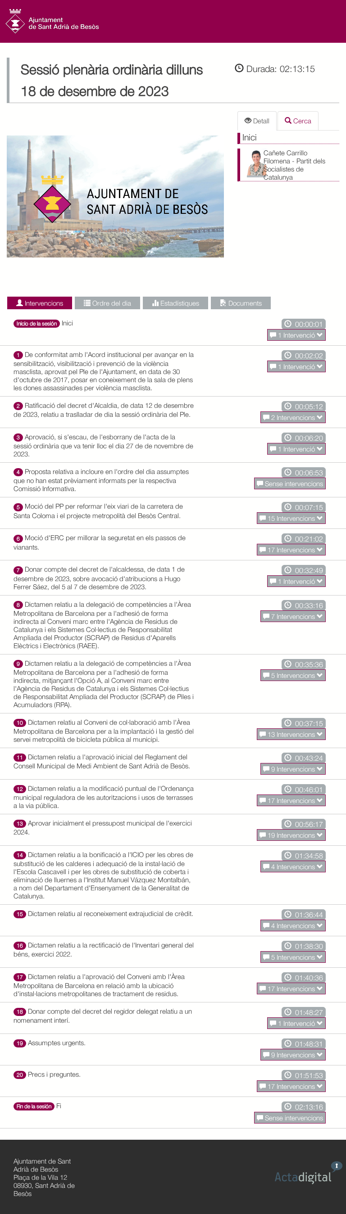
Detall (260, 121)
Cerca (301, 121)
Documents (244, 303)
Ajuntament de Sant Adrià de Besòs (42, 1165)
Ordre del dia (111, 303)
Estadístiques (179, 303)
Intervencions (43, 303)
